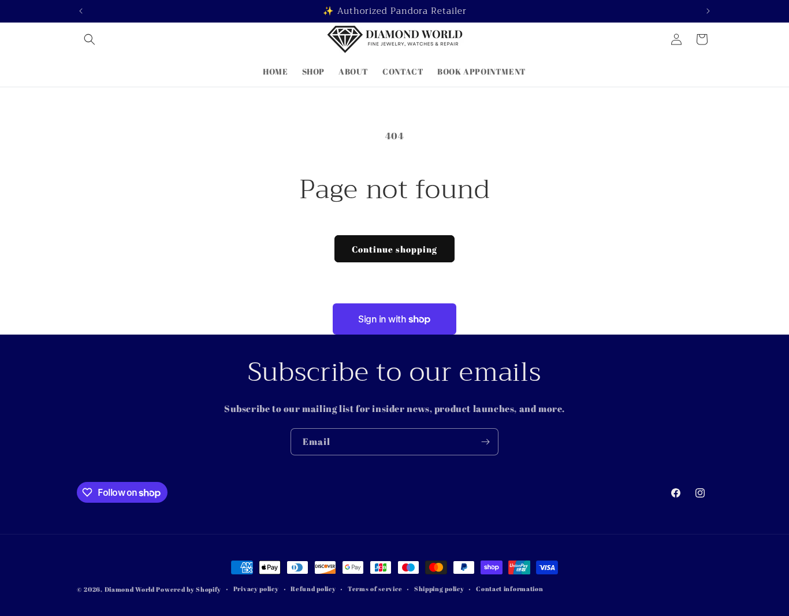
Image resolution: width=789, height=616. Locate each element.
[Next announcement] (708, 11)
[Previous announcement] (81, 11)
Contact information (509, 588)
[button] (89, 39)
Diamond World (131, 589)
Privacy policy (256, 588)
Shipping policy (439, 588)
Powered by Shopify (188, 589)
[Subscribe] (485, 441)
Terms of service (375, 588)
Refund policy (313, 588)
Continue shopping (394, 249)
